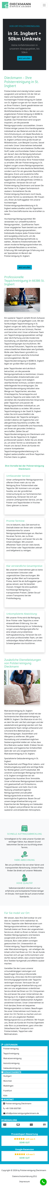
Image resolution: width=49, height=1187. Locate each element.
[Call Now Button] (43, 1182)
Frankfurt (7, 1090)
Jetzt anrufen (24, 58)
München (7, 1081)
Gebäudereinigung (11, 1068)
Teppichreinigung (11, 1053)
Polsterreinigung (11, 1048)
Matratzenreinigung (12, 1058)
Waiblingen (8, 1085)
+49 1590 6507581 (13, 1108)
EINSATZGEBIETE (12, 1072)
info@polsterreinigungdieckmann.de (22, 1113)
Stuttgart (7, 1076)
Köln (5, 1095)
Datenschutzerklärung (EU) (24, 1176)
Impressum (24, 1181)
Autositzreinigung (11, 1063)
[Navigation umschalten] (44, 5)
